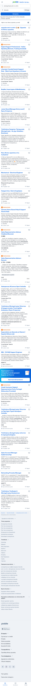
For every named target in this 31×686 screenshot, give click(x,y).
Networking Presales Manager (11, 473)
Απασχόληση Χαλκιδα (6, 524)
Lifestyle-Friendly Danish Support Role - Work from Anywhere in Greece (13, 70)
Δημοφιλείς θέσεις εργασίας (8, 591)
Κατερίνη (3, 554)
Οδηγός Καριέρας (6, 661)
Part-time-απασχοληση (7, 530)
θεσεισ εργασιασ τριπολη (7, 601)
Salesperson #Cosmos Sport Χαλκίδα (13, 286)
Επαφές (3, 639)
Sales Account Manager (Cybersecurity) (9, 453)
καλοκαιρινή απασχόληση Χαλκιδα (9, 583)
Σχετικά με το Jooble (7, 636)
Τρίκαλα (3, 552)
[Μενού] (2, 2)
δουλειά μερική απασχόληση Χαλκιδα (10, 585)
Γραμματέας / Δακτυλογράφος (11, 191)
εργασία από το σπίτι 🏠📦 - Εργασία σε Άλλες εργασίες (13, 28)
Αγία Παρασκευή (5, 556)
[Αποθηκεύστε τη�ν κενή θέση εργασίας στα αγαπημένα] (29, 230)
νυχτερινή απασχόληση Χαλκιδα (9, 579)
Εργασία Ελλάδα (5, 646)
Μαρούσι (3, 544)
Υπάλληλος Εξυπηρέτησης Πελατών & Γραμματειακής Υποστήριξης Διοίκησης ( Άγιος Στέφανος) (13, 308)
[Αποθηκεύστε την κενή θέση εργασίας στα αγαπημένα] (29, 27)
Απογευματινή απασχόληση (8, 532)
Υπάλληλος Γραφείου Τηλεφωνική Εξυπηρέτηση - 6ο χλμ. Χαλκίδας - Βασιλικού (12, 131)
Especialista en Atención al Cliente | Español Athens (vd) (13, 333)
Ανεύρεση (15, 14)
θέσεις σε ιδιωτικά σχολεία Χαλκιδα (10, 607)
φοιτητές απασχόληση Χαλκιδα (9, 581)
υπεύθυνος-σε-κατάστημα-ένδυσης (10, 603)
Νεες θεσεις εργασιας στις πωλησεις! (10, 153)
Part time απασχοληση (6, 526)
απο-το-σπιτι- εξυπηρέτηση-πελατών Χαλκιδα (13, 569)
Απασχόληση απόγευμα (7, 534)
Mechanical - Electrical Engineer (12, 172)
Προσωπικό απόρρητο (7, 677)
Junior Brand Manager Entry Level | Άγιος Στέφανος (12, 110)
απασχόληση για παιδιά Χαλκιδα (9, 575)
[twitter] (9, 666)
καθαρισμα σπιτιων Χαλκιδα (8, 577)
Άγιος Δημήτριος (5, 546)
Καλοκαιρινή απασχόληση (7, 536)
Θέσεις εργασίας (5, 641)
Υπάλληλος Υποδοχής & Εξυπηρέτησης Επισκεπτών (10, 492)
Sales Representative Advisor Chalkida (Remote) (11, 233)
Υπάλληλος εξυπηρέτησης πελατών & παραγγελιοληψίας (13, 434)
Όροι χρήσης (4, 674)
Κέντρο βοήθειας (5, 643)
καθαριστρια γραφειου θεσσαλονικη (10, 605)
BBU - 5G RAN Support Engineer (11, 352)
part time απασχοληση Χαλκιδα (9, 571)
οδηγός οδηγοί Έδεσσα (6, 609)
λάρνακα (3, 561)
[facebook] (2, 666)
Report (28, 40)
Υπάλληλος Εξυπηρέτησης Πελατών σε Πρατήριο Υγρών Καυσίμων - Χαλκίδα (13, 411)
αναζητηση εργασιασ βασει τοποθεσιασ (11, 593)
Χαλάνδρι (3, 542)
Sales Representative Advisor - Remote (11, 259)
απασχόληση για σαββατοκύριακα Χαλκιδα (11, 567)
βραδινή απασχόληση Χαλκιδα (8, 573)
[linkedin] (13, 666)
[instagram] (6, 666)
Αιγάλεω (3, 548)
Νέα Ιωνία (3, 550)
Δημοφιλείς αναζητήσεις (8, 518)
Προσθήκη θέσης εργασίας (8, 652)
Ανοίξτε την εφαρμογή (25, 2)
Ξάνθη (2, 559)
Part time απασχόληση (6, 528)
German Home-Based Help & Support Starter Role (13, 210)
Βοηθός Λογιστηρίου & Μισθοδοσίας (13, 89)
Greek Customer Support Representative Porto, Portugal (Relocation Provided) (11, 389)
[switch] (28, 22)
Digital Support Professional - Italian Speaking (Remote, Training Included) (13, 47)
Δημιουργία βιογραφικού (15, 379)
